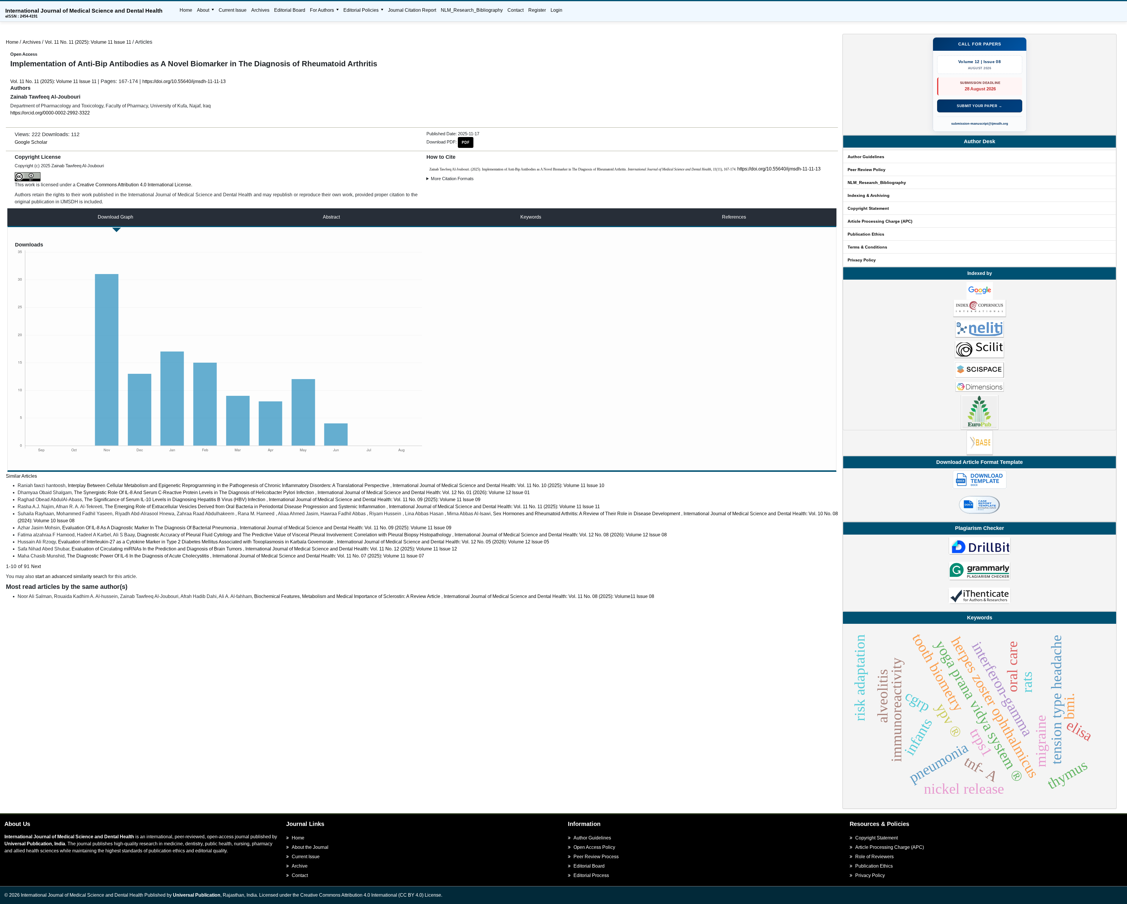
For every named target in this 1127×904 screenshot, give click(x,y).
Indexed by (979, 273)
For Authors (322, 10)
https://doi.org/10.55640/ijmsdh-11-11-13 (184, 81)
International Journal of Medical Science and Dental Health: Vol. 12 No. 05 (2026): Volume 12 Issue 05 (443, 541)
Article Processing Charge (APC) (880, 221)
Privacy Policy (862, 260)
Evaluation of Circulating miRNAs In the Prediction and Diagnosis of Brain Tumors (157, 548)
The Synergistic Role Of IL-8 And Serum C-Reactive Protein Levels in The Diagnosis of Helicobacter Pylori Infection (194, 492)
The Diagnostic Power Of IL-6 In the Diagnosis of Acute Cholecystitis (138, 555)
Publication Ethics (866, 234)
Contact (515, 10)
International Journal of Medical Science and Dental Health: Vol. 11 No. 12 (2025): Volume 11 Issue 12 (351, 548)
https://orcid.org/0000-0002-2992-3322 (50, 112)
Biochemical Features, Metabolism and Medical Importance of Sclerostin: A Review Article (347, 596)
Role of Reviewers (874, 856)
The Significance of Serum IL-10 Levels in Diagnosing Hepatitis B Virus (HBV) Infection (175, 499)
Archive (300, 866)
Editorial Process (591, 875)
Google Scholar (31, 142)
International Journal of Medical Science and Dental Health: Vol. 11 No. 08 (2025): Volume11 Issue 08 (549, 596)
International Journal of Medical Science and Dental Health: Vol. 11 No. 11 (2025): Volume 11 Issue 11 (494, 506)
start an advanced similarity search (71, 576)
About (203, 10)
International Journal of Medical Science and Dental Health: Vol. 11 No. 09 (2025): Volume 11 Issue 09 (374, 499)
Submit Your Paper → (979, 106)
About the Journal (310, 847)
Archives (260, 10)
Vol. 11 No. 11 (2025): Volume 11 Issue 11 (88, 42)
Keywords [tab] (530, 216)
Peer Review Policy (866, 169)
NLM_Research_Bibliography (472, 10)
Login (556, 10)
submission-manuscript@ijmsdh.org (979, 123)
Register (537, 10)
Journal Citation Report (412, 10)
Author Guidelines (866, 156)
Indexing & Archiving (869, 195)
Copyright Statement (868, 208)
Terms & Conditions (867, 247)
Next (36, 566)
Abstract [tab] (331, 216)
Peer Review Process (596, 856)
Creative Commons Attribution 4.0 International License (134, 184)
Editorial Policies (361, 10)
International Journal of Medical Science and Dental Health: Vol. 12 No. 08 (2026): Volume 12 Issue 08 (561, 534)
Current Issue (233, 10)
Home (186, 10)
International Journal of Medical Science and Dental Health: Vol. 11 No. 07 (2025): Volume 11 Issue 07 (318, 555)
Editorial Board (289, 10)
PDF (466, 142)
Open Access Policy (594, 847)
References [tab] (734, 216)
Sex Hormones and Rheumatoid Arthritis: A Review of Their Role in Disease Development (587, 513)
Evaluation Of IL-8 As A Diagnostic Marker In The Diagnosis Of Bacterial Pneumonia (149, 527)
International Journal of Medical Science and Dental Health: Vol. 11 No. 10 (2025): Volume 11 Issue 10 (498, 485)
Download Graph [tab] (115, 216)
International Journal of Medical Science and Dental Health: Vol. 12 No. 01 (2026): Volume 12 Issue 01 (424, 492)
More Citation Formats (452, 178)
